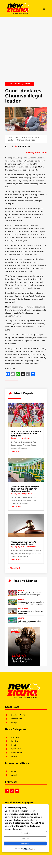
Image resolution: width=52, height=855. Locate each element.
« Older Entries (15, 568)
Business (15, 737)
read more (16, 451)
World (14, 775)
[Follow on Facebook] (7, 791)
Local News (14, 84)
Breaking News (18, 715)
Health (14, 745)
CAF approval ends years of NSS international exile (29, 622)
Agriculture (16, 749)
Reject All (25, 838)
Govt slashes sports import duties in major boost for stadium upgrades (25, 488)
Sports (29, 438)
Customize (25, 833)
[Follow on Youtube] (17, 791)
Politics (14, 741)
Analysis (14, 722)
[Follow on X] (12, 791)
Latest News (16, 719)
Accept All (25, 844)
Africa (13, 771)
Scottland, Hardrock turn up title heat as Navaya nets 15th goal (26, 433)
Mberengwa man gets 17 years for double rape (23, 543)
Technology (16, 752)
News (27, 84)
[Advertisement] (26, 50)
